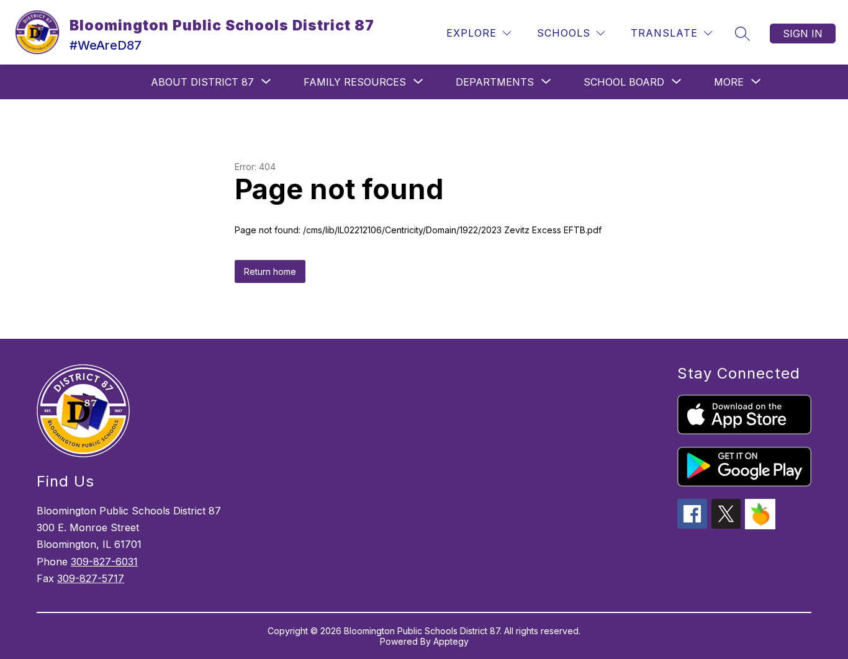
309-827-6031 (104, 561)
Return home (270, 271)
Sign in (803, 33)
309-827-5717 (90, 578)
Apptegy (451, 641)
